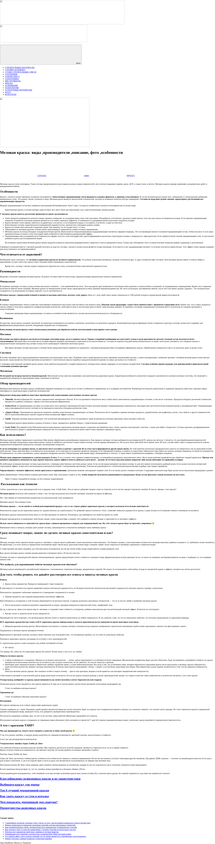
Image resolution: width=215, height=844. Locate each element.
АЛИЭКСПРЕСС (12, 76)
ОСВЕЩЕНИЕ (11, 85)
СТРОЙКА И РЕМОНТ (15, 70)
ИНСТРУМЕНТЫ (13, 81)
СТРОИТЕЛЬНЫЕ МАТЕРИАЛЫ (19, 67)
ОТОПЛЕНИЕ (11, 74)
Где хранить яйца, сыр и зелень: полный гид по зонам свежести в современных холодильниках (45, 836)
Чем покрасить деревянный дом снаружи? (29, 802)
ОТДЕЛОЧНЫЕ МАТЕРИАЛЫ (18, 90)
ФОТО (8, 92)
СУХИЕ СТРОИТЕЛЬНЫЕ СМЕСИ (20, 72)
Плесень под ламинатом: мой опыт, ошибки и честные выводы (32, 832)
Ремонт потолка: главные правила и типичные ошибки (28, 839)
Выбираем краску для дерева (19, 784)
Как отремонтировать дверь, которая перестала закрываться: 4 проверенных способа (41, 827)
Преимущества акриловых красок (23, 808)
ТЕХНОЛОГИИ (12, 88)
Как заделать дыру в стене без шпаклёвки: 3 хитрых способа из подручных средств (40, 830)
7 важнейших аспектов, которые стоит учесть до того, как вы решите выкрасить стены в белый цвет (48, 823)
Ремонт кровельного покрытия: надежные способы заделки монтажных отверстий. (40, 825)
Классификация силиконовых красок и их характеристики (40, 778)
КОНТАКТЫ (10, 94)
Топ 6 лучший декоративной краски (24, 790)
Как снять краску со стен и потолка (24, 796)
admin (86, 176)
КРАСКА (9, 83)
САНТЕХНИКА (12, 79)
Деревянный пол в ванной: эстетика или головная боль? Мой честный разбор (38, 834)
